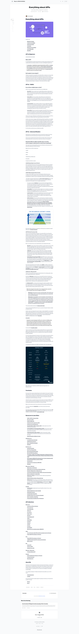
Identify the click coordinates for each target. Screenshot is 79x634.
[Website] (40, 617)
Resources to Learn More (14, 46)
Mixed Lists (13, 54)
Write (66, 1)
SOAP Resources (14, 47)
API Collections (13, 52)
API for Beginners (13, 21)
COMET (31, 302)
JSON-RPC (29, 250)
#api (34, 587)
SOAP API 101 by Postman (31, 441)
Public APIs (36, 406)
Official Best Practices (31, 492)
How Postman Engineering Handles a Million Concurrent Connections (39, 472)
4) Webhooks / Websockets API (14, 42)
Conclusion (12, 45)
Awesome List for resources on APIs (33, 423)
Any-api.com (29, 512)
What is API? (13, 22)
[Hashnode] (41, 617)
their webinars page (40, 412)
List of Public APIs (30, 509)
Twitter (28, 518)
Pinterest (28, 526)
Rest (12, 56)
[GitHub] (37, 617)
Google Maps (29, 520)
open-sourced (41, 267)
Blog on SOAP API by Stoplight (32, 443)
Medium (28, 581)
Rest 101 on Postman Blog (31, 450)
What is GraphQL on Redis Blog (32, 497)
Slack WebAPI (29, 527)
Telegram (28, 523)
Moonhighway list (30, 558)
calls (52, 68)
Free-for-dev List (30, 507)
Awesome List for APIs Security (32, 424)
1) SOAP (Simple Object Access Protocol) (15, 36)
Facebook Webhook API (31, 552)
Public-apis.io (29, 514)
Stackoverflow (29, 207)
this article (40, 315)
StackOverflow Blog (30, 448)
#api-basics (28, 587)
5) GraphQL (13, 44)
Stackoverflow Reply (41, 305)
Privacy (40, 623)
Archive (37, 623)
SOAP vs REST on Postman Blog (32, 418)
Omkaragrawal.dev (30, 575)
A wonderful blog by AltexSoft (32, 440)
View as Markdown (45, 11)
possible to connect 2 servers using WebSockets (43, 302)
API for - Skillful (13, 25)
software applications (47, 66)
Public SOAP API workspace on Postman (34, 534)
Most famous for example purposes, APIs (35, 529)
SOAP (13, 55)
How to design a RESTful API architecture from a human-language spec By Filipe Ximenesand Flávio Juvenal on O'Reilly (40, 459)
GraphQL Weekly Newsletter (32, 494)
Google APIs (29, 545)
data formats (48, 69)
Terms (42, 623)
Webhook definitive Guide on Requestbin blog (35, 478)
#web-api (38, 587)
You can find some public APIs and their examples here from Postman (39, 533)
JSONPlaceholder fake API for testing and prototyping (36, 539)
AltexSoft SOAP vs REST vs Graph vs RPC (34, 426)
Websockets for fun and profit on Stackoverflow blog (36, 469)
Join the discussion (53, 593)
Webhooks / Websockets (13, 59)
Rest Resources (14, 48)
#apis (31, 587)
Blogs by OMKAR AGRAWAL (19, 1)
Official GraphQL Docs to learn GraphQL (34, 490)
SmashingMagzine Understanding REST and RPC (35, 428)
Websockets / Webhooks (14, 50)
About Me (12, 60)
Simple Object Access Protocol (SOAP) (34, 257)
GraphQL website (34, 328)
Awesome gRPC (30, 546)
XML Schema (46, 260)
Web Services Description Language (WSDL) (40, 261)
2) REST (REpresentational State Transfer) (14, 38)
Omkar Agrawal (30, 16)
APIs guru (28, 515)
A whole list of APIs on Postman (32, 506)
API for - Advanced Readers (13, 29)
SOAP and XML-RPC (30, 421)
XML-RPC (29, 245)
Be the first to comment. (42, 596)
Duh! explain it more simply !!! (14, 24)
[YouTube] (38, 617)
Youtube (28, 524)
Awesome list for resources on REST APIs (34, 462)
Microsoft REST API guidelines (32, 453)
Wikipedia (29, 444)
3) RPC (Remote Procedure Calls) (14, 40)
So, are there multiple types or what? (14, 27)
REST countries (30, 541)
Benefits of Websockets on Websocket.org (34, 471)
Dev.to (28, 583)
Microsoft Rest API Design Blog (32, 451)
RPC (12, 57)
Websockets (30, 297)
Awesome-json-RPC (30, 548)
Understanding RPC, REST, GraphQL (33, 432)
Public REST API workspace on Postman (34, 538)
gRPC (43, 264)
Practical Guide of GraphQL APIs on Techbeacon (35, 498)
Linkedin (28, 576)
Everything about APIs (14, 20)
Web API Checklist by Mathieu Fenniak (33, 436)
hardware (31, 68)
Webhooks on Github (30, 475)
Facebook (29, 521)
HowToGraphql (29, 488)
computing (29, 65)
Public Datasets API (30, 517)
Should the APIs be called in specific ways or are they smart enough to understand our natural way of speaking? (15, 32)
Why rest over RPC (30, 419)
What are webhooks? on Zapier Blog (33, 474)
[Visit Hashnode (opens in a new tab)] (39, 630)
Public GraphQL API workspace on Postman (34, 555)
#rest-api (42, 587)
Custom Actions (40, 482)
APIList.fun (29, 511)
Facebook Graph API (30, 557)
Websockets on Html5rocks (32, 468)
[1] (42, 68)
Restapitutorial (29, 461)
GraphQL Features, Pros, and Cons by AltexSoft (35, 495)
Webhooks (30, 292)
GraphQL (13, 51)
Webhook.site (29, 479)
